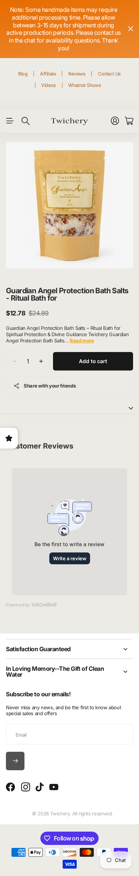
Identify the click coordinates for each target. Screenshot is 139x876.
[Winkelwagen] (129, 121)
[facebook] (10, 787)
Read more (82, 341)
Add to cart (93, 361)
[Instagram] (25, 787)
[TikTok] (39, 787)
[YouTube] (53, 787)
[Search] (25, 121)
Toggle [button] (131, 408)
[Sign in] (115, 121)
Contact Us (109, 74)
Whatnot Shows (84, 85)
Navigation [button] (10, 121)
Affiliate (48, 74)
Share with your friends (50, 386)
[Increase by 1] (41, 361)
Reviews (76, 74)
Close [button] (130, 29)
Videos (48, 85)
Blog (22, 74)
